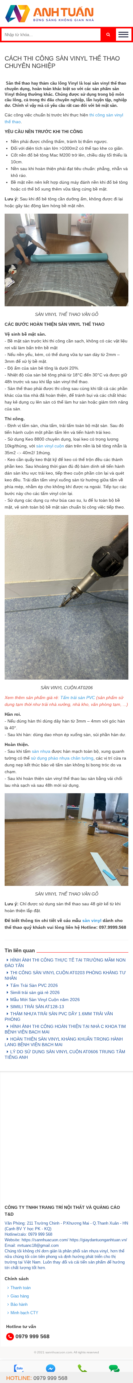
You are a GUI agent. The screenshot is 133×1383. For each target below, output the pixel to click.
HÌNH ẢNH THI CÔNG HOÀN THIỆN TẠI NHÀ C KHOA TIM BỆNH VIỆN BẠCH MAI (65, 1029)
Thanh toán (21, 1287)
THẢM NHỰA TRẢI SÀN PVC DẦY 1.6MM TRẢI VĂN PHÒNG (59, 1016)
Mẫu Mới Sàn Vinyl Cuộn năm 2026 (45, 999)
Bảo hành (19, 1304)
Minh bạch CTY (24, 1312)
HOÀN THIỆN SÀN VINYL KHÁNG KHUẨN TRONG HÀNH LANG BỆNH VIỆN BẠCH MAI (64, 1042)
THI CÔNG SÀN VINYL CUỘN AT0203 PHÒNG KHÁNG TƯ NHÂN (65, 975)
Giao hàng (20, 1296)
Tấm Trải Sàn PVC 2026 (34, 985)
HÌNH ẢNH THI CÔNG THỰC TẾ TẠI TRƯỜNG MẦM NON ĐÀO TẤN (65, 963)
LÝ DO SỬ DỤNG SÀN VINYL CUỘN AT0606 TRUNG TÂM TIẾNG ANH (65, 1054)
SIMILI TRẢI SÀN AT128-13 (37, 1006)
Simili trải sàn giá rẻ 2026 (35, 992)
